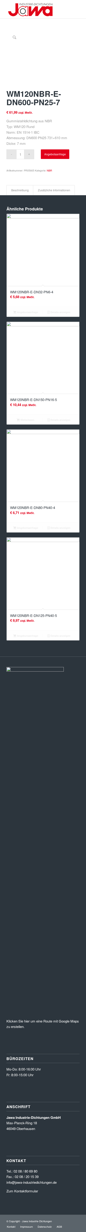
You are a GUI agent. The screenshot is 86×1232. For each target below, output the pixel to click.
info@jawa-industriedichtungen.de (31, 1182)
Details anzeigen (60, 312)
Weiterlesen (27, 420)
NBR (49, 170)
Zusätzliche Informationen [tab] (54, 190)
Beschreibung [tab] (20, 190)
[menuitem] (11, 1226)
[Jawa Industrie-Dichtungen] (35, 9)
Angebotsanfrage (55, 154)
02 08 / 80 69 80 (25, 1171)
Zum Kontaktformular (22, 1191)
